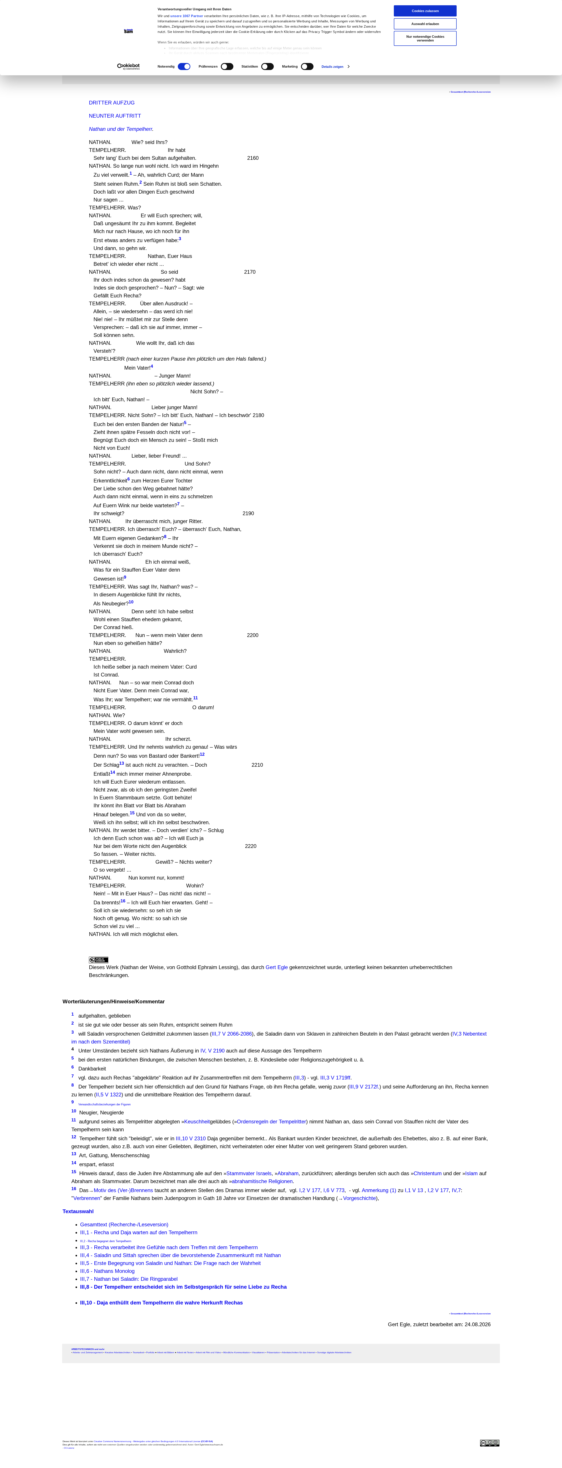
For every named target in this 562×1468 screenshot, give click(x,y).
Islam (471, 1173)
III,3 (299, 1078)
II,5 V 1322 (108, 1094)
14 (112, 772)
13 (121, 763)
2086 (246, 1034)
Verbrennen (86, 1198)
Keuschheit (197, 1121)
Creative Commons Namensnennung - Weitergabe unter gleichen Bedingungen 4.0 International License (153, 1441)
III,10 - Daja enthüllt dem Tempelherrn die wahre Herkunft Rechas (161, 1303)
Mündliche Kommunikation (236, 1352)
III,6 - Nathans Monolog (107, 1271)
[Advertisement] (34, 95)
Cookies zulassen (425, 11)
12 (202, 754)
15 (132, 812)
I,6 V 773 (333, 1190)
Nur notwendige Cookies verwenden (425, 38)
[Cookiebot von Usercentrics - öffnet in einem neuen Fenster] (128, 66)
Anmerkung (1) (379, 1190)
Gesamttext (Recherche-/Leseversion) (124, 1224)
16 (123, 900)
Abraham (288, 1173)
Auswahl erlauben (425, 24)
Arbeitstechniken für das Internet (298, 1352)
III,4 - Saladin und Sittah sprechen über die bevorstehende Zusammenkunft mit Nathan (180, 1255)
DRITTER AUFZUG (112, 103)
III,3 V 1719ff (335, 1078)
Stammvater (240, 1173)
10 (131, 601)
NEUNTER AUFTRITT (115, 116)
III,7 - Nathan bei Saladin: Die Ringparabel (129, 1279)
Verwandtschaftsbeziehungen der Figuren (104, 1104)
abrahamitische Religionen (262, 1181)
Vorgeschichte (359, 1198)
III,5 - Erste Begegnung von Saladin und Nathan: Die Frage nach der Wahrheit (170, 1263)
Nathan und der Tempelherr (120, 129)
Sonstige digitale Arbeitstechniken (334, 1352)
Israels (264, 1173)
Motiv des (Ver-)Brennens (123, 1190)
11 (73, 1119)
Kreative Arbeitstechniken (118, 1352)
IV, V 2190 (212, 1051)
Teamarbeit (138, 1352)
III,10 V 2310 (191, 1138)
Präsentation (273, 1352)
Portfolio (150, 1352)
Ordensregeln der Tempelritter (271, 1121)
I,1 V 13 (414, 1190)
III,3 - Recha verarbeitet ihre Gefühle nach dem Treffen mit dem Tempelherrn (169, 1247)
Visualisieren (258, 1352)
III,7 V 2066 (225, 1034)
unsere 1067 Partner (186, 16)
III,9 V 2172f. (364, 1087)
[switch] (227, 66)
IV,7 (456, 1190)
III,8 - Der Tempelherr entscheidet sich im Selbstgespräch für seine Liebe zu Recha (183, 1287)
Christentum (428, 1173)
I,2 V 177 (309, 1190)
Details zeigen (332, 66)
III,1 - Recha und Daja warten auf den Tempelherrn (138, 1232)
